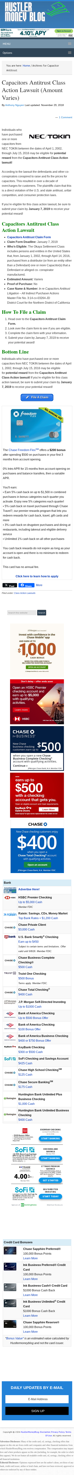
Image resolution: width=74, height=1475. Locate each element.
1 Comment (65, 117)
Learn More (30, 1258)
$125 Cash (25, 1074)
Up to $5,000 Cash (30, 902)
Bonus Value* (15, 1338)
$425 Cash (25, 1063)
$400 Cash (25, 994)
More (39, 585)
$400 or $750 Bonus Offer (34, 1040)
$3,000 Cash (26, 929)
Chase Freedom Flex (24, 450)
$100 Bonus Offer (29, 1029)
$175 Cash (25, 1086)
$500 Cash (25, 967)
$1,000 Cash (26, 1103)
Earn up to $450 (28, 941)
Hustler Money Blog (37, 12)
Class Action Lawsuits (24, 593)
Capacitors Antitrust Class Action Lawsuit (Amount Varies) (33, 90)
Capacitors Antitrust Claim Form (29, 237)
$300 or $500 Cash (30, 1051)
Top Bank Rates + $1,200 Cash (38, 918)
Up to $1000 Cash (29, 1006)
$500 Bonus (26, 978)
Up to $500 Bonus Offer (33, 1017)
